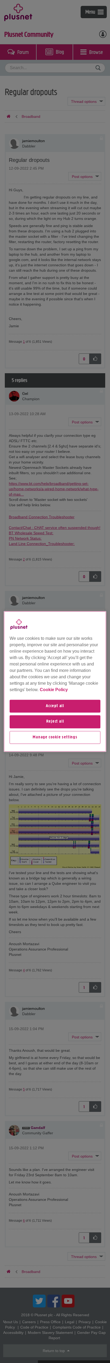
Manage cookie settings (55, 737)
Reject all (55, 722)
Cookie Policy (54, 689)
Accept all (55, 706)
